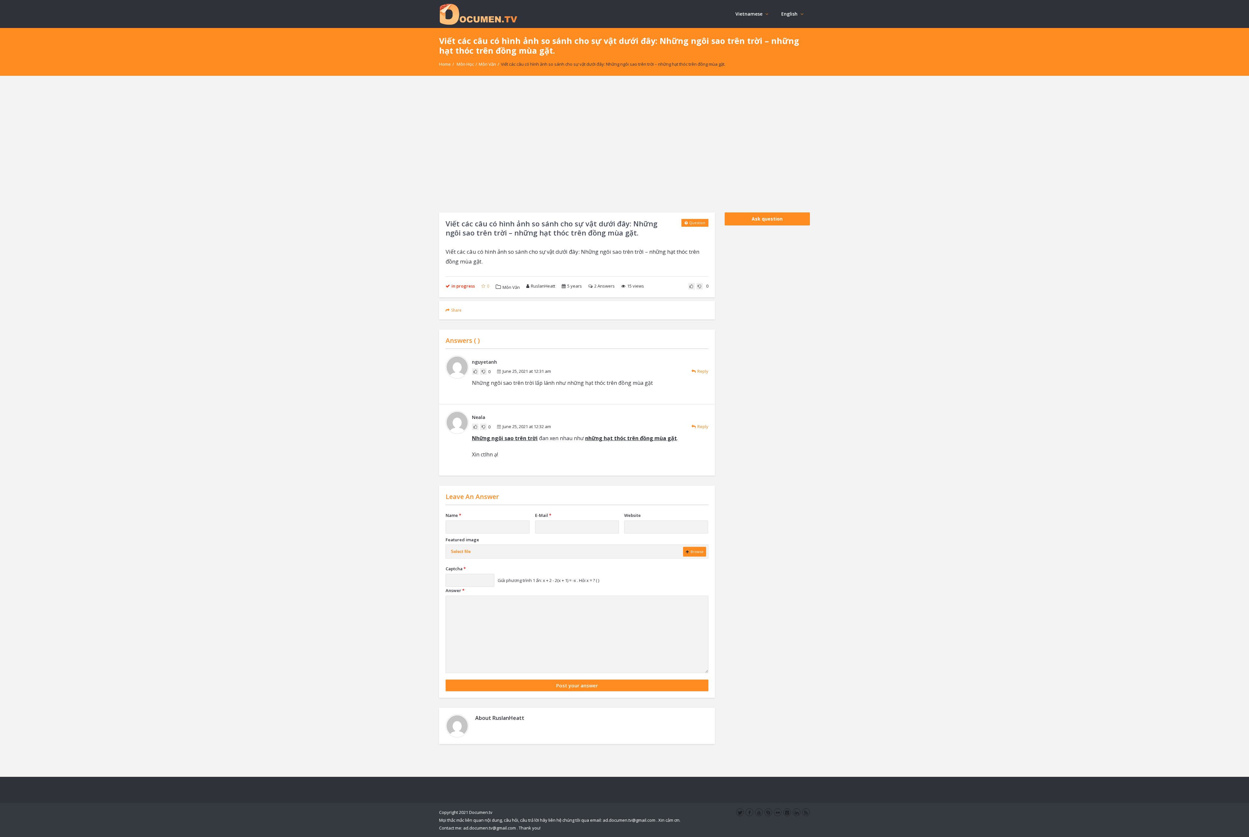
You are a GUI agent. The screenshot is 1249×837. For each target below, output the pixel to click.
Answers (604, 286)
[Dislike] (699, 286)
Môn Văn (487, 64)
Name (453, 515)
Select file (461, 551)
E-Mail (543, 515)
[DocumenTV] (478, 14)
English (789, 14)
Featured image (462, 540)
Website (632, 515)
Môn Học (465, 64)
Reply (702, 371)
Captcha (456, 569)
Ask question (767, 219)
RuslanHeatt (543, 286)
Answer (455, 590)
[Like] (691, 286)
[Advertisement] (624, 144)
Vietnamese (748, 14)
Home (445, 64)
